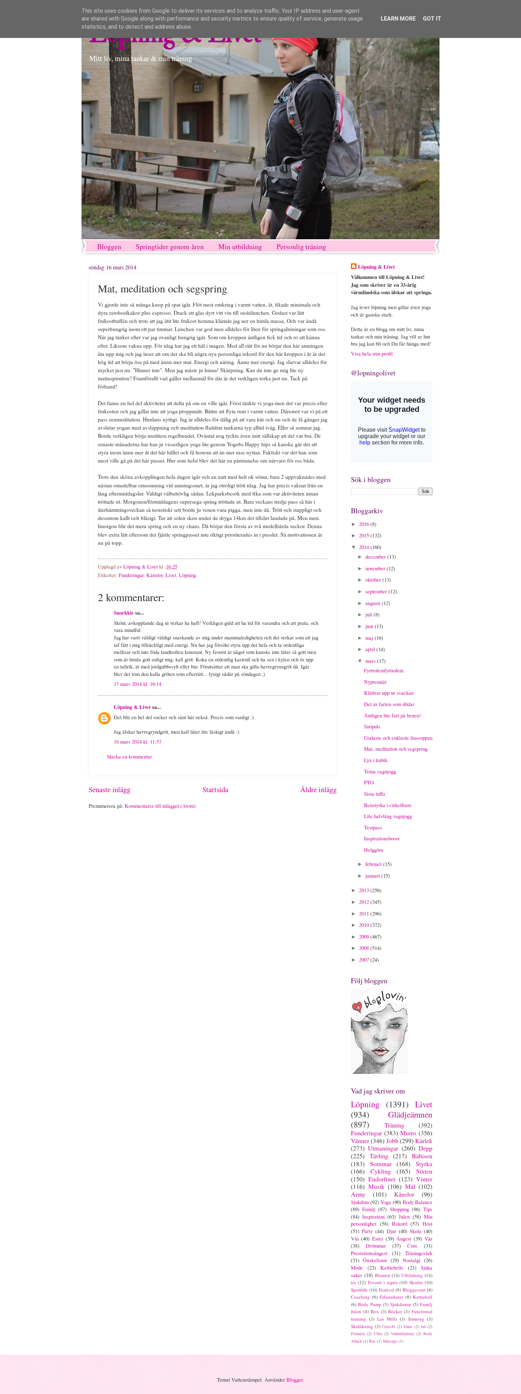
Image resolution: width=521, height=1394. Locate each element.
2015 (364, 535)
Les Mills (387, 1319)
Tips (427, 1209)
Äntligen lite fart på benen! (392, 715)
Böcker (395, 1311)
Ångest (403, 1238)
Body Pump (369, 1304)
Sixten (424, 1171)
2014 (364, 546)
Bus (372, 1341)
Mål (410, 1186)
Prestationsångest (369, 1252)
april (370, 649)
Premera (358, 1333)
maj (370, 637)
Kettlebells (391, 1267)
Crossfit (388, 1326)
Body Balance (417, 1201)
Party (367, 1231)
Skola (415, 1231)
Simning (416, 1319)
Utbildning (412, 1275)
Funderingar (131, 574)
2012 (364, 901)
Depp (425, 1148)
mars (371, 660)
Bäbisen (422, 1156)
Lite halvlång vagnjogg (388, 815)
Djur (391, 1231)
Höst (427, 1223)
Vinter (424, 1179)
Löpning (187, 574)
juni (370, 625)
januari (373, 875)
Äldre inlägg (318, 789)
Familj (368, 1209)
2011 (364, 913)
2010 (364, 924)
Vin (355, 1238)
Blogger (294, 1379)
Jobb (392, 1140)
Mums (408, 1133)
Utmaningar (383, 1148)
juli (369, 614)
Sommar (381, 1163)
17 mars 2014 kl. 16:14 (137, 683)
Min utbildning (240, 246)
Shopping (399, 1209)
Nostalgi (411, 1260)
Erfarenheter (391, 1297)
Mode (357, 1267)
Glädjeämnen (410, 1114)
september (376, 591)
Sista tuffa (374, 793)
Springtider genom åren (170, 246)
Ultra (378, 1333)
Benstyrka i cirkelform (387, 804)
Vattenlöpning (402, 1333)
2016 (364, 523)
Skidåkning (362, 1326)
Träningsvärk (418, 1252)
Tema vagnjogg (380, 771)
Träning (394, 1125)
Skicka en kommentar (129, 756)
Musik (376, 1186)
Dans (408, 1326)
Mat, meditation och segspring (395, 748)
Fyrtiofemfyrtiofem (383, 670)
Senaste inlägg (109, 789)
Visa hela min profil (372, 353)
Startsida (215, 789)
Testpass (373, 827)
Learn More (398, 18)
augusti (373, 602)
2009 (364, 936)
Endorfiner (382, 1179)
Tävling (379, 1156)
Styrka (424, 1163)
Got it (432, 18)
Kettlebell (422, 1297)
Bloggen (109, 246)
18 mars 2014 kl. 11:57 (137, 741)
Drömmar (376, 1245)
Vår (428, 1238)
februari (374, 863)
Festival (386, 1290)
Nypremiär (375, 681)
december (376, 556)
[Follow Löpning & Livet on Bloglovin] (379, 1071)
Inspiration (373, 1216)
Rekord (399, 1223)
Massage (390, 1341)
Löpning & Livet (132, 707)
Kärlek (423, 1140)
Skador (416, 1282)
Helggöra (373, 849)
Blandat (382, 1275)
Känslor (154, 574)
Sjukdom (360, 1201)
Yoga (385, 1201)
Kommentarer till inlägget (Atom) (160, 805)
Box (375, 1311)
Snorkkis (124, 612)
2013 (364, 890)
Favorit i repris (383, 1282)
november (376, 568)
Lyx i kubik (375, 759)
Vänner (360, 1140)
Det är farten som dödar (389, 703)
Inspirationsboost (381, 838)
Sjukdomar (400, 1304)
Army (358, 1194)
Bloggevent (414, 1290)
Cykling (380, 1171)
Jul (423, 1326)
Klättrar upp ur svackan (389, 692)
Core (412, 1245)
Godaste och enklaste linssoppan (398, 737)
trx (353, 1282)
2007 (364, 959)
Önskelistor (375, 1260)
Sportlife (359, 1290)
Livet (171, 574)
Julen (404, 1216)
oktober (373, 579)
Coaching (360, 1297)
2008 (364, 947)
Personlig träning (301, 246)
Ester (377, 1238)
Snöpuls (372, 726)
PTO (369, 782)
